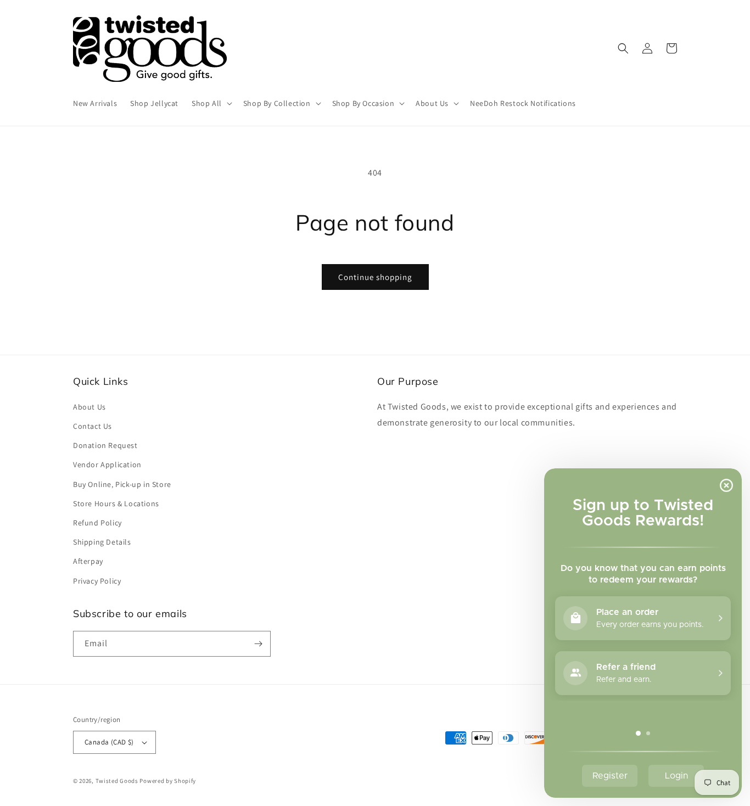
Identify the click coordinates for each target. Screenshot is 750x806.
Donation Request (105, 445)
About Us (89, 407)
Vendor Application (107, 464)
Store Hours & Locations (116, 503)
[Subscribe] (258, 644)
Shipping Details (102, 542)
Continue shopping (375, 277)
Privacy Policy (97, 581)
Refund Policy (97, 523)
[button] (211, 103)
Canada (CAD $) (109, 742)
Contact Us (92, 426)
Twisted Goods (117, 781)
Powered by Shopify (167, 781)
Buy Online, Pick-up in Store (122, 484)
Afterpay (88, 561)
